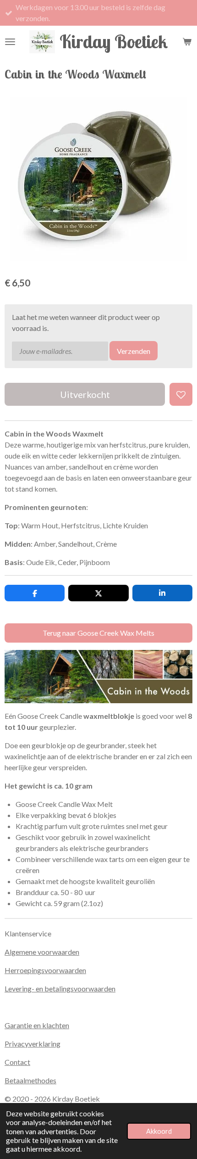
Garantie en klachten (37, 1025)
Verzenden (133, 351)
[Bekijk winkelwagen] (187, 42)
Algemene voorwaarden (42, 951)
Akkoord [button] (159, 1131)
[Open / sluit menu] (10, 42)
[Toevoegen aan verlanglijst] (181, 394)
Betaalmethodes (30, 1080)
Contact (17, 1062)
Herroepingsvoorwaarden (45, 970)
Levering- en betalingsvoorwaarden (60, 988)
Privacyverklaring (32, 1043)
